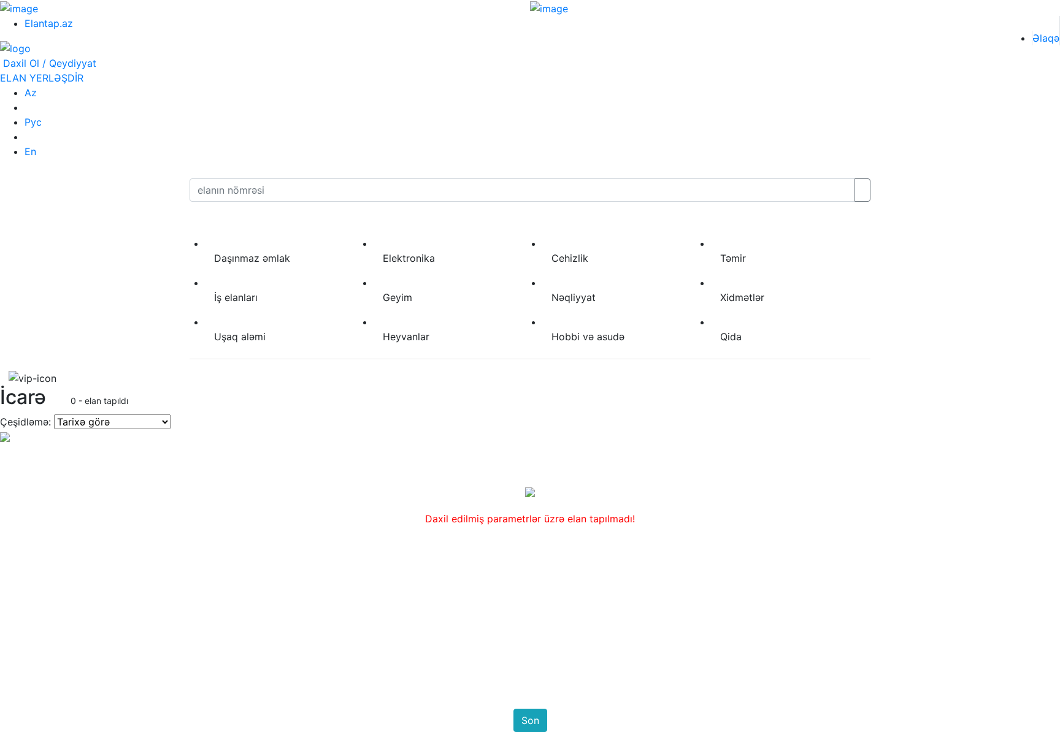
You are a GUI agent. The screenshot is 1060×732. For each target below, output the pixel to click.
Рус (33, 122)
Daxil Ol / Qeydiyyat (48, 63)
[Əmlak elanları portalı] (15, 48)
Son (530, 720)
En (30, 151)
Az (31, 92)
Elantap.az (49, 23)
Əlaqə (1045, 38)
